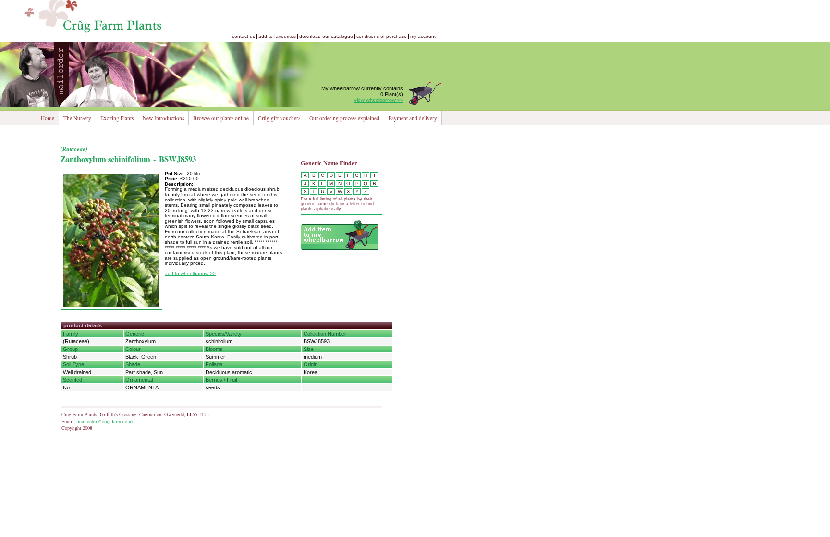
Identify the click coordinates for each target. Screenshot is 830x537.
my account (423, 36)
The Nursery (77, 118)
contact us (243, 36)
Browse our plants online (221, 118)
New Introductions (163, 118)
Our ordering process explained (344, 118)
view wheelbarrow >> (378, 100)
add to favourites (277, 36)
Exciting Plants (117, 118)
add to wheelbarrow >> (190, 273)
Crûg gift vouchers (279, 118)
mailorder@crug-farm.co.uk (106, 421)
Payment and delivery (413, 118)
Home (47, 118)
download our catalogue (326, 36)
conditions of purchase (381, 36)
